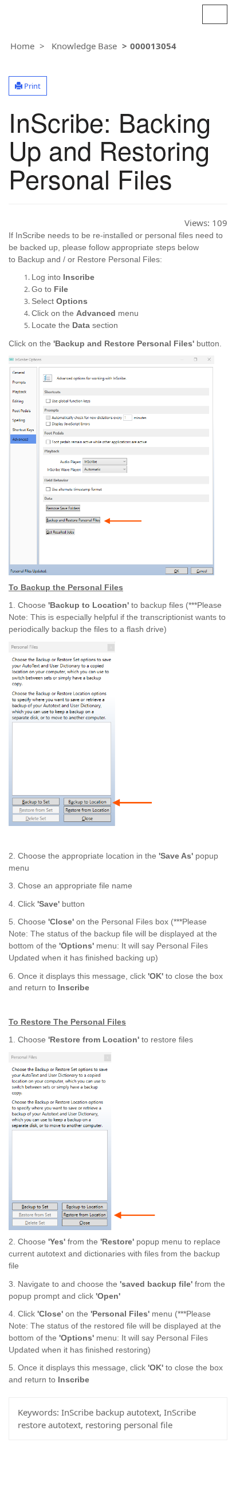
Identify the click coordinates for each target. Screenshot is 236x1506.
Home (22, 46)
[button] (28, 86)
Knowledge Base (84, 46)
